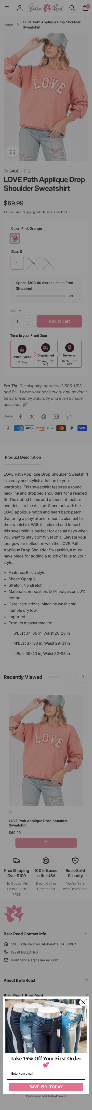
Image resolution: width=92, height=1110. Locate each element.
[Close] (83, 1002)
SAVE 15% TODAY (46, 1086)
